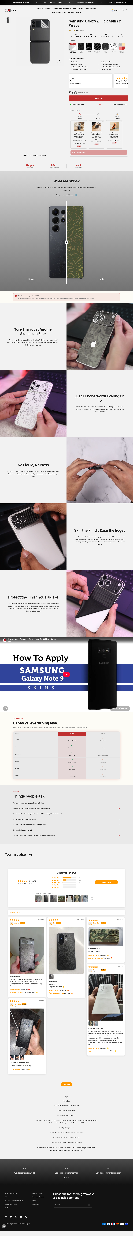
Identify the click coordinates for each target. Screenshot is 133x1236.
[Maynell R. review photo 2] (12, 1057)
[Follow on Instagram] (16, 1216)
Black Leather (81, 51)
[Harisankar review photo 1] (105, 997)
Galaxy (89, 51)
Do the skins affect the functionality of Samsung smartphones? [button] (32, 808)
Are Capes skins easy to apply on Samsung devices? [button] (28, 803)
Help (77, 12)
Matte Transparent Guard (73, 52)
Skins (39, 8)
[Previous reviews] (70, 80)
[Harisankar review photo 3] (95, 1023)
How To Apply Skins (59, 12)
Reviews (71, 12)
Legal (34, 1200)
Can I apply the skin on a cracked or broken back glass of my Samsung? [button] (34, 835)
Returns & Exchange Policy (14, 1200)
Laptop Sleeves (90, 8)
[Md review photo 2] (51, 976)
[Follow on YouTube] (21, 1216)
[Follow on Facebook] (6, 1216)
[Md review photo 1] (66, 950)
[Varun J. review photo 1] (27, 950)
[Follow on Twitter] (11, 1216)
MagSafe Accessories (61, 8)
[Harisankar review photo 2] (90, 1023)
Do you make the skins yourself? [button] (22, 830)
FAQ (6, 1197)
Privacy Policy (37, 1193)
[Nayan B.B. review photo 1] (105, 936)
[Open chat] (4, 1226)
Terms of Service (38, 1197)
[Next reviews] (126, 80)
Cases (47, 8)
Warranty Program (11, 1204)
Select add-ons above (79, 152)
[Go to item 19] (8, 20)
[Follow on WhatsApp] (26, 1216)
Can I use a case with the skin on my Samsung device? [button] (29, 824)
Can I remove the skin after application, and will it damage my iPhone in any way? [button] (37, 814)
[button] (98, 81)
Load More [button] (66, 1084)
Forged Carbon (105, 51)
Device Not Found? (11, 1193)
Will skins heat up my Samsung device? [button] (25, 819)
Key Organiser (78, 8)
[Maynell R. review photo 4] (22, 1057)
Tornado (114, 51)
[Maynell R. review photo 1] (27, 1031)
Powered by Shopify (24, 1224)
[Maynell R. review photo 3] (17, 1057)
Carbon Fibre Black (97, 51)
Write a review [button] (106, 882)
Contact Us (36, 1204)
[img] (14, 920)
